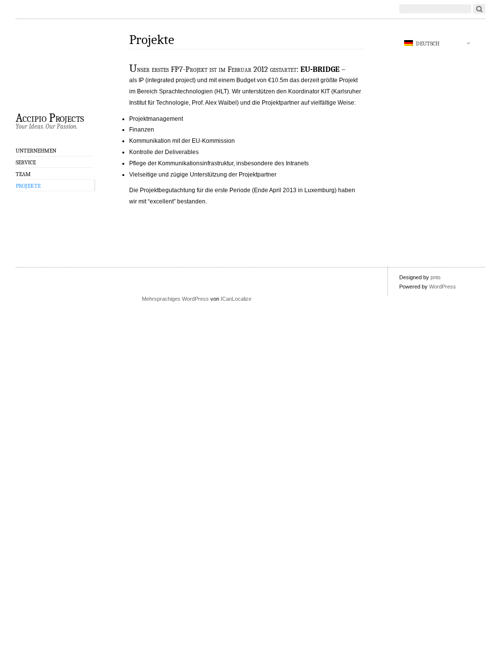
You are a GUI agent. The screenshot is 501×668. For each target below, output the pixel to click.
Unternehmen (36, 150)
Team (23, 174)
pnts (436, 277)
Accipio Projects (50, 117)
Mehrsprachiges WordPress (175, 299)
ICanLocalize (236, 299)
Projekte (28, 185)
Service (26, 162)
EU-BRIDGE (320, 69)
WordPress (442, 286)
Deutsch (426, 43)
